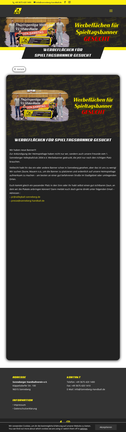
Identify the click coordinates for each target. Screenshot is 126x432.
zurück (20, 69)
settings (83, 428)
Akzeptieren (106, 427)
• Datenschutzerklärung (25, 408)
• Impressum (19, 404)
